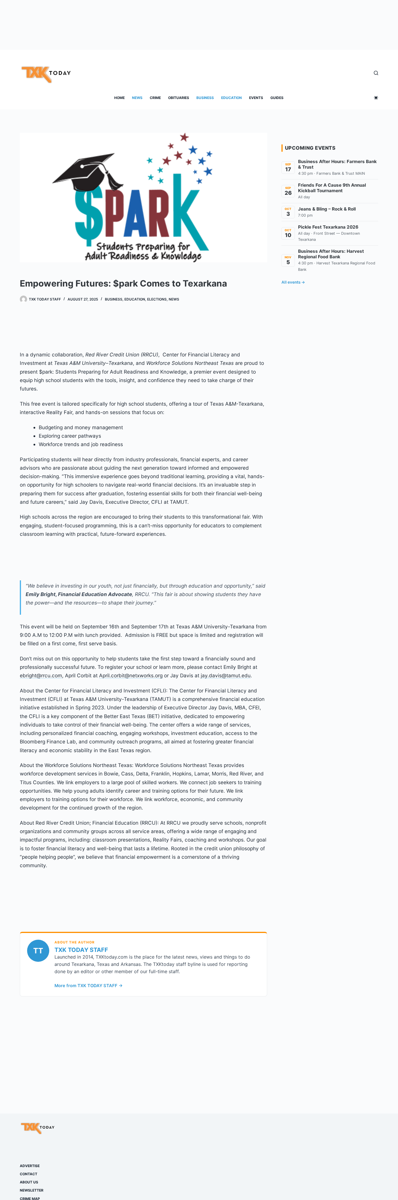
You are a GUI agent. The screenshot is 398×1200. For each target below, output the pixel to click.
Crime (155, 98)
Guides (276, 98)
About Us (29, 1182)
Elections (157, 299)
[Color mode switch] (376, 98)
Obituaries (178, 98)
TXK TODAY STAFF (81, 949)
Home (119, 98)
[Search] (376, 73)
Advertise (30, 1166)
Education (231, 98)
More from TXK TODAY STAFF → (88, 985)
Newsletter (31, 1190)
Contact (28, 1174)
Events (256, 98)
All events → (293, 282)
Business (205, 98)
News (137, 98)
